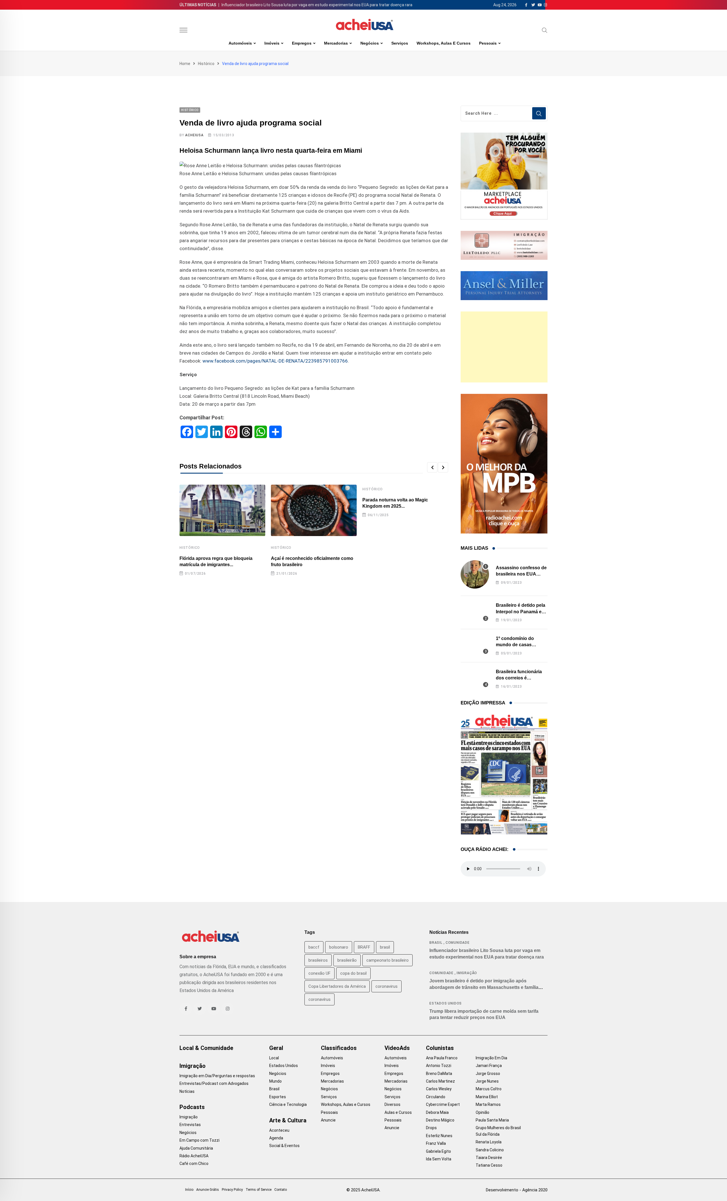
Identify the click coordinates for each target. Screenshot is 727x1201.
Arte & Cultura (287, 1120)
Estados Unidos (445, 1003)
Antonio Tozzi (438, 1065)
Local (274, 1058)
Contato (280, 1190)
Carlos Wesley (439, 1089)
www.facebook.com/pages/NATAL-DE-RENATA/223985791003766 (275, 361)
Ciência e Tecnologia (288, 1104)
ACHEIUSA (194, 135)
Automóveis (240, 43)
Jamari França (489, 1065)
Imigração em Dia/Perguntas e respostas (217, 1076)
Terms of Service (258, 1190)
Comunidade (458, 943)
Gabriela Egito (438, 1151)
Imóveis (271, 43)
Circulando (435, 1097)
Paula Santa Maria (492, 1120)
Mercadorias (336, 43)
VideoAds (397, 1048)
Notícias (187, 1091)
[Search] (545, 30)
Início (189, 1190)
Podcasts (192, 1107)
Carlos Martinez (440, 1081)
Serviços (399, 43)
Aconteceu (279, 1130)
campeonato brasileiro (387, 960)
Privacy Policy (232, 1190)
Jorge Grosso (488, 1073)
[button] (432, 467)
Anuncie (328, 1120)
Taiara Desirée (489, 1157)
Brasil (435, 943)
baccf (313, 947)
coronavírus (319, 999)
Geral (276, 1048)
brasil (385, 947)
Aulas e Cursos (398, 1112)
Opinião (482, 1112)
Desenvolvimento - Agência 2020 (517, 1189)
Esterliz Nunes (439, 1135)
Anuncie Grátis (207, 1190)
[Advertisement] (504, 346)
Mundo (275, 1081)
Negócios (369, 43)
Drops (431, 1127)
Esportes (277, 1097)
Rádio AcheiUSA (193, 1156)
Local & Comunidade (206, 1048)
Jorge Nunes (487, 1081)
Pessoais (488, 43)
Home (184, 63)
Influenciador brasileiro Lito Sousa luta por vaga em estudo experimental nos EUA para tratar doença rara (317, 5)
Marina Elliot (487, 1097)
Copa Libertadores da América (337, 986)
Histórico (206, 63)
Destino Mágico (440, 1120)
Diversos (392, 1104)
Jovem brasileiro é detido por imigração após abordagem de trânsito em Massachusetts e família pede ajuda (483, 987)
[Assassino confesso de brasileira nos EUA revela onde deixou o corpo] (475, 574)
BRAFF (364, 947)
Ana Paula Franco (441, 1058)
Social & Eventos (284, 1145)
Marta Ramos (488, 1104)
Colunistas (440, 1048)
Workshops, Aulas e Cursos (444, 43)
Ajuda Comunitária (196, 1148)
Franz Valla (436, 1143)
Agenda (276, 1138)
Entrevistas (190, 1124)
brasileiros (318, 960)
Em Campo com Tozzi (199, 1140)
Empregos (302, 43)
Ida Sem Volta (438, 1159)
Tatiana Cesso (489, 1165)
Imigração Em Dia (491, 1058)
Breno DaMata (439, 1073)
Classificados (339, 1048)
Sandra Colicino (490, 1150)
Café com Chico (193, 1163)
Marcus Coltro (489, 1089)
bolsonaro (338, 947)
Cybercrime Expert (443, 1104)
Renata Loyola (489, 1142)
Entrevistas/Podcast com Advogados (213, 1083)
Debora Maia (437, 1112)
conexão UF (319, 973)
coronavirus (386, 986)
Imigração (467, 973)
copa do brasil (353, 973)
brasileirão (347, 960)
